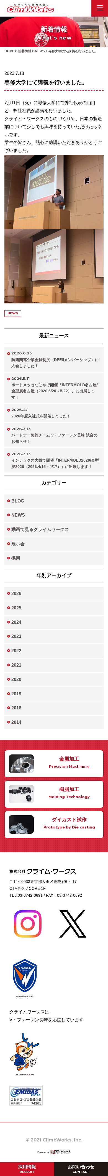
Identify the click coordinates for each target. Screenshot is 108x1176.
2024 (16, 622)
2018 (16, 708)
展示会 (18, 543)
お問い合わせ (81, 1169)
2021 (16, 665)
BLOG (17, 501)
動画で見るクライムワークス (40, 529)
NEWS (18, 515)
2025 (16, 608)
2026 (16, 593)
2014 (16, 722)
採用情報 (27, 1169)
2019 (16, 693)
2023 (16, 636)
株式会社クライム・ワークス (30, 8)
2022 (16, 650)
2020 (16, 679)
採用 (15, 558)
